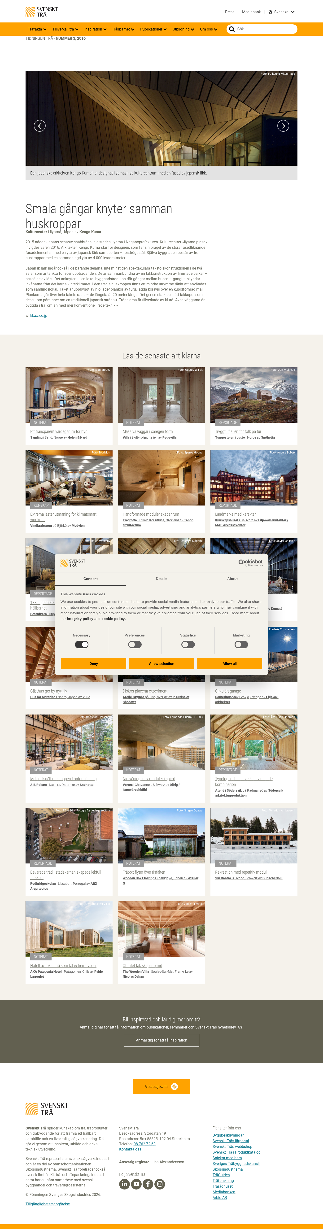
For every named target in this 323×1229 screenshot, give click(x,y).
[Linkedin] (124, 1184)
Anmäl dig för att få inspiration (161, 1040)
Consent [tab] (90, 579)
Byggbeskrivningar (228, 1135)
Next (283, 126)
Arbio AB (220, 1197)
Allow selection (161, 664)
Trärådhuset (223, 1186)
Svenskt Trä (42, 12)
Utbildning (182, 29)
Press (229, 12)
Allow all (230, 664)
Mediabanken (224, 1192)
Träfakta (35, 29)
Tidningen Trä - (56, 38)
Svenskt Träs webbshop (232, 1146)
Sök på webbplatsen (232, 29)
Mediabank (251, 12)
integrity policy (80, 619)
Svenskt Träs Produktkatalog (237, 1152)
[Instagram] (159, 1184)
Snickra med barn (227, 1158)
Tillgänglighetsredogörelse (48, 1204)
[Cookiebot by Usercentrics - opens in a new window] (242, 563)
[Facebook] (148, 1184)
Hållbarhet (122, 29)
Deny (93, 664)
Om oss (207, 29)
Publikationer (151, 29)
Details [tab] (161, 579)
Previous (40, 126)
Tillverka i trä (63, 29)
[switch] (135, 644)
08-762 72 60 (145, 1144)
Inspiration (93, 29)
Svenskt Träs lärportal (231, 1141)
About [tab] (232, 579)
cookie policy (113, 619)
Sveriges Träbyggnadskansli (236, 1163)
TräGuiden (221, 1175)
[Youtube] (136, 1184)
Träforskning (223, 1180)
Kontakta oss (130, 1149)
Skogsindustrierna (228, 1169)
